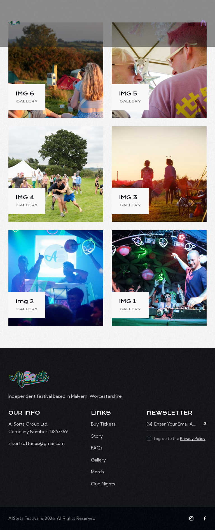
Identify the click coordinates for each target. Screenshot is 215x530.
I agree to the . (180, 438)
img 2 (25, 301)
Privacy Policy (192, 439)
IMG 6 (25, 94)
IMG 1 (127, 301)
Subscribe (202, 424)
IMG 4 (25, 197)
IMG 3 (128, 197)
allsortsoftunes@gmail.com (36, 443)
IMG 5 (128, 94)
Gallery (27, 101)
